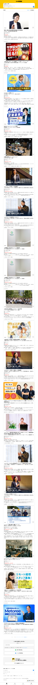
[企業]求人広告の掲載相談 (25, 678)
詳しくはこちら (25, 647)
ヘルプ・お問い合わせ (6, 678)
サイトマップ (11, 678)
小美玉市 (11, 675)
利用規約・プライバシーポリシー (17, 678)
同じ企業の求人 (6, 41)
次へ (25, 637)
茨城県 (8, 675)
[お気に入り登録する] (33, 27)
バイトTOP (4, 675)
